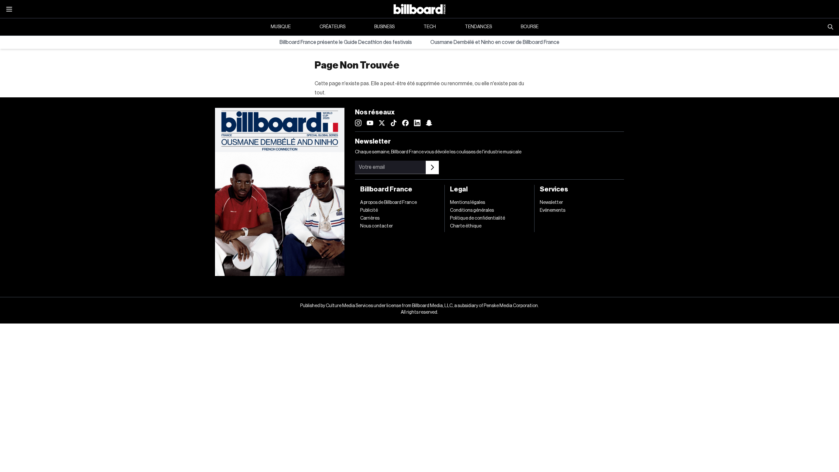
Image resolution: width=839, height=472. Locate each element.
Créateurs (332, 27)
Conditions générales (472, 210)
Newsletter (551, 202)
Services (554, 189)
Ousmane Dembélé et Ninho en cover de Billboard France (494, 42)
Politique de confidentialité (477, 218)
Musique (281, 27)
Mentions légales (467, 202)
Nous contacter (376, 226)
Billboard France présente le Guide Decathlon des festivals (346, 42)
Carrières (370, 218)
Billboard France (386, 189)
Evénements (552, 210)
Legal (459, 189)
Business (384, 27)
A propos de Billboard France (388, 202)
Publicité (369, 210)
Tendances (478, 27)
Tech (429, 27)
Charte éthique (465, 226)
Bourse (529, 27)
